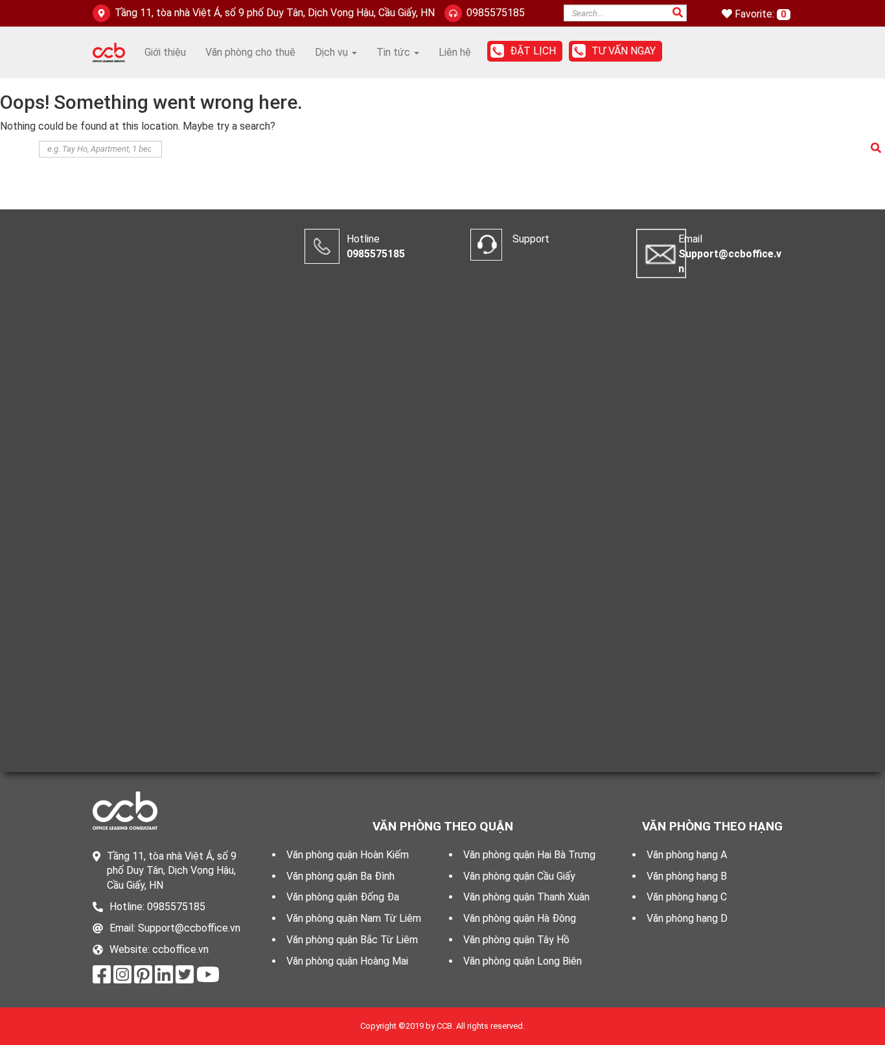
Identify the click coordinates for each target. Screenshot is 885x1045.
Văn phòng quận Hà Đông (519, 918)
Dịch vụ (333, 52)
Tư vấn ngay (624, 51)
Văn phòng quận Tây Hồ (516, 939)
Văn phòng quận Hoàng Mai (347, 961)
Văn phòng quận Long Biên (522, 961)
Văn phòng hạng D (687, 918)
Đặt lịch (533, 51)
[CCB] (109, 51)
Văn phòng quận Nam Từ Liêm (353, 918)
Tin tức (394, 52)
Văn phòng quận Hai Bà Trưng (529, 855)
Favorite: (756, 14)
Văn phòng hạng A (687, 855)
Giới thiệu (165, 52)
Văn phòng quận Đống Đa (342, 897)
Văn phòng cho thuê (250, 52)
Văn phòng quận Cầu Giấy (519, 876)
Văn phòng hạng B (687, 876)
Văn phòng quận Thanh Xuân (526, 897)
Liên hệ (455, 52)
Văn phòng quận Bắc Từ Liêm (352, 939)
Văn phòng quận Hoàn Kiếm (347, 855)
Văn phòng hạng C (687, 897)
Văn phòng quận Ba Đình (340, 876)
